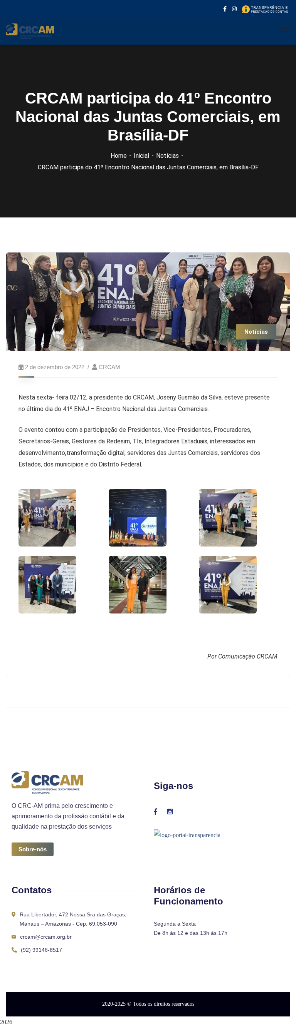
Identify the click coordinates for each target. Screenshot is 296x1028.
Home (119, 155)
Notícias (167, 155)
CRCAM (109, 367)
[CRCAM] (30, 30)
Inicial (141, 155)
